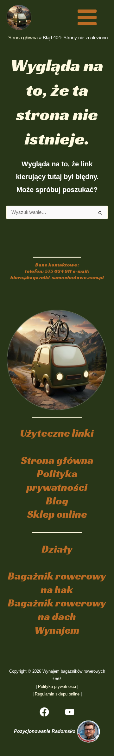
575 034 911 (58, 271)
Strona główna (23, 37)
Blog (57, 500)
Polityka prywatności (57, 480)
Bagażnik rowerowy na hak (57, 582)
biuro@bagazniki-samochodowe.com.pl (57, 277)
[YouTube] (69, 712)
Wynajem (57, 630)
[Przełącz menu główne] (87, 17)
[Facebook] (44, 712)
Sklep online (57, 514)
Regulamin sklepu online (57, 694)
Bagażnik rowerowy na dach (57, 609)
